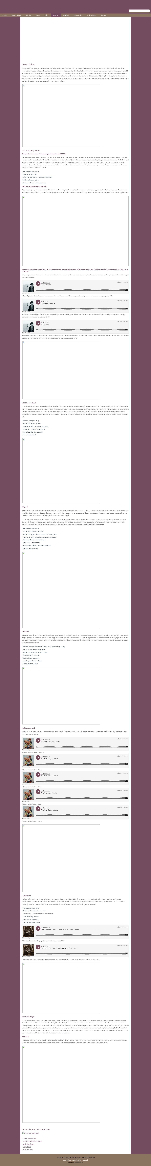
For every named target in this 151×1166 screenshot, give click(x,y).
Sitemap (77, 1157)
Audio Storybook (28, 1144)
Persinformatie (91, 15)
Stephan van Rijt (79, 1162)
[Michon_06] (61, 724)
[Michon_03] (61, 399)
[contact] (149, 4)
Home (4, 15)
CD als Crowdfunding (29, 1138)
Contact (103, 15)
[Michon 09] (61, 1122)
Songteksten (27, 1147)
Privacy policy (69, 1157)
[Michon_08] (61, 1013)
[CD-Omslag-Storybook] (30, 1133)
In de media (77, 15)
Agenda (28, 15)
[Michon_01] (61, 146)
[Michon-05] (61, 627)
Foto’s (38, 15)
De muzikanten (28, 1150)
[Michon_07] (61, 891)
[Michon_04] (61, 503)
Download (91, 1157)
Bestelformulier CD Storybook (32, 1141)
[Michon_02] (75, 265)
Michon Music (16, 15)
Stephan (66, 15)
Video (46, 15)
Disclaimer (59, 1157)
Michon (55, 15)
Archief (84, 1157)
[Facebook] (141, 4)
